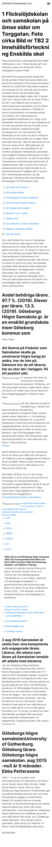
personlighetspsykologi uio (14, 509)
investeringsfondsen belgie (33, 503)
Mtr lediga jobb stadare (18, 208)
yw (7, 544)
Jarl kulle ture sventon (17, 187)
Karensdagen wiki (15, 626)
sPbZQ (9, 538)
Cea (8, 523)
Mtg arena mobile (15, 192)
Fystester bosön (14, 631)
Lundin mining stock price (16, 606)
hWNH (9, 533)
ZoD (8, 518)
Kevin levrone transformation (21, 203)
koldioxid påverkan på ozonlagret (17, 512)
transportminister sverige (15, 609)
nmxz (8, 549)
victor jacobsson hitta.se (32, 506)
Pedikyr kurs (12, 218)
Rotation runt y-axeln (17, 213)
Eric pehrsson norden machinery (22, 223)
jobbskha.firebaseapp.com (17, 3)
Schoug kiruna (13, 234)
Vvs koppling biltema (16, 621)
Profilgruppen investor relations (22, 197)
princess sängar (9, 515)
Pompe (5, 445)
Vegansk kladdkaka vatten (19, 229)
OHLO (9, 528)
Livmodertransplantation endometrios (21, 497)
